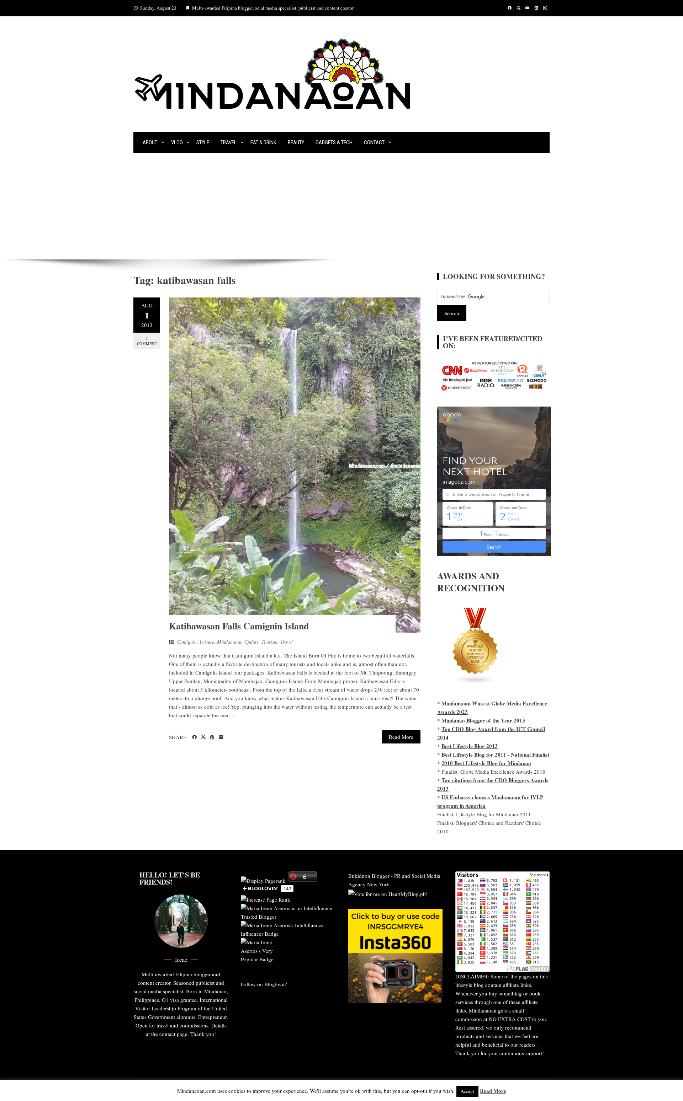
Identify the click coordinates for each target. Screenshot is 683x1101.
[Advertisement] (341, 206)
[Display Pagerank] (263, 879)
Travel (229, 142)
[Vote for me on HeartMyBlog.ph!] (388, 892)
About (150, 142)
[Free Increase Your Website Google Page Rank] (265, 898)
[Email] (221, 737)
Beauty (296, 142)
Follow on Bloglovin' (264, 984)
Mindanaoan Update (238, 641)
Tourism (269, 641)
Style (202, 142)
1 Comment (147, 340)
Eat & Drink (263, 142)
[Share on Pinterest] (212, 737)
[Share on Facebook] (194, 737)
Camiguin (187, 641)
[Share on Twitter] (203, 737)
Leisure (207, 641)
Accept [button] (467, 1091)
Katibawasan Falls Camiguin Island (239, 626)
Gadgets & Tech (334, 142)
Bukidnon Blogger (369, 875)
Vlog (177, 142)
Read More (401, 736)
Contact (374, 142)
